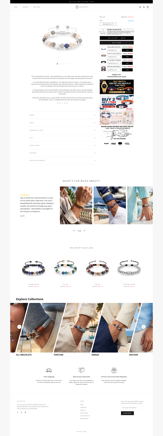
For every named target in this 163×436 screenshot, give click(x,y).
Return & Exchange (37, 160)
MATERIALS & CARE (36, 130)
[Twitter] (64, 103)
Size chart (131, 20)
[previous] (15, 269)
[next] (147, 269)
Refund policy (84, 418)
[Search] (144, 7)
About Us (83, 410)
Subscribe (127, 413)
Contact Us (83, 407)
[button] (100, 32)
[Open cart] (148, 7)
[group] (34, 329)
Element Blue (33, 284)
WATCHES (36, 7)
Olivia (65, 284)
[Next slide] (144, 327)
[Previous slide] (19, 327)
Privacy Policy (84, 413)
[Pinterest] (66, 103)
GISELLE (97, 284)
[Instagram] (21, 412)
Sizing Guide (34, 145)
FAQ (31, 137)
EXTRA (32, 115)
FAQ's (82, 404)
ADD (127, 50)
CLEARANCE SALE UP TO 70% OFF (82, 1)
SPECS (32, 122)
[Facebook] (62, 103)
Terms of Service (85, 416)
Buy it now (116, 42)
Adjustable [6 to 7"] (108, 24)
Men (15, 7)
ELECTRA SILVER (129, 284)
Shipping (33, 153)
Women (26, 7)
